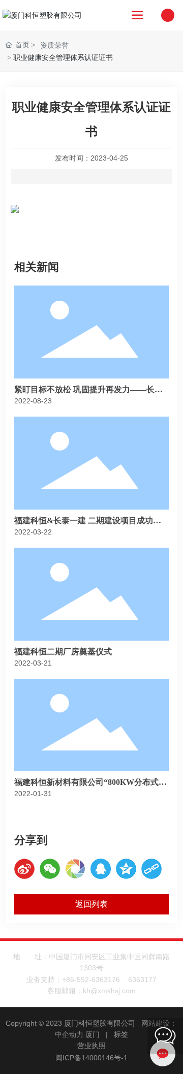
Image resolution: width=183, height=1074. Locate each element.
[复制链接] (151, 869)
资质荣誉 (54, 45)
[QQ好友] (100, 869)
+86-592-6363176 (91, 979)
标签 (121, 1034)
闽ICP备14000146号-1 (91, 1058)
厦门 (92, 1034)
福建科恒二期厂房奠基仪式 (63, 651)
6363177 (142, 979)
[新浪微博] (24, 869)
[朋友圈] (75, 869)
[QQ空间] (126, 869)
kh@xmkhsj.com (109, 991)
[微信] (50, 869)
